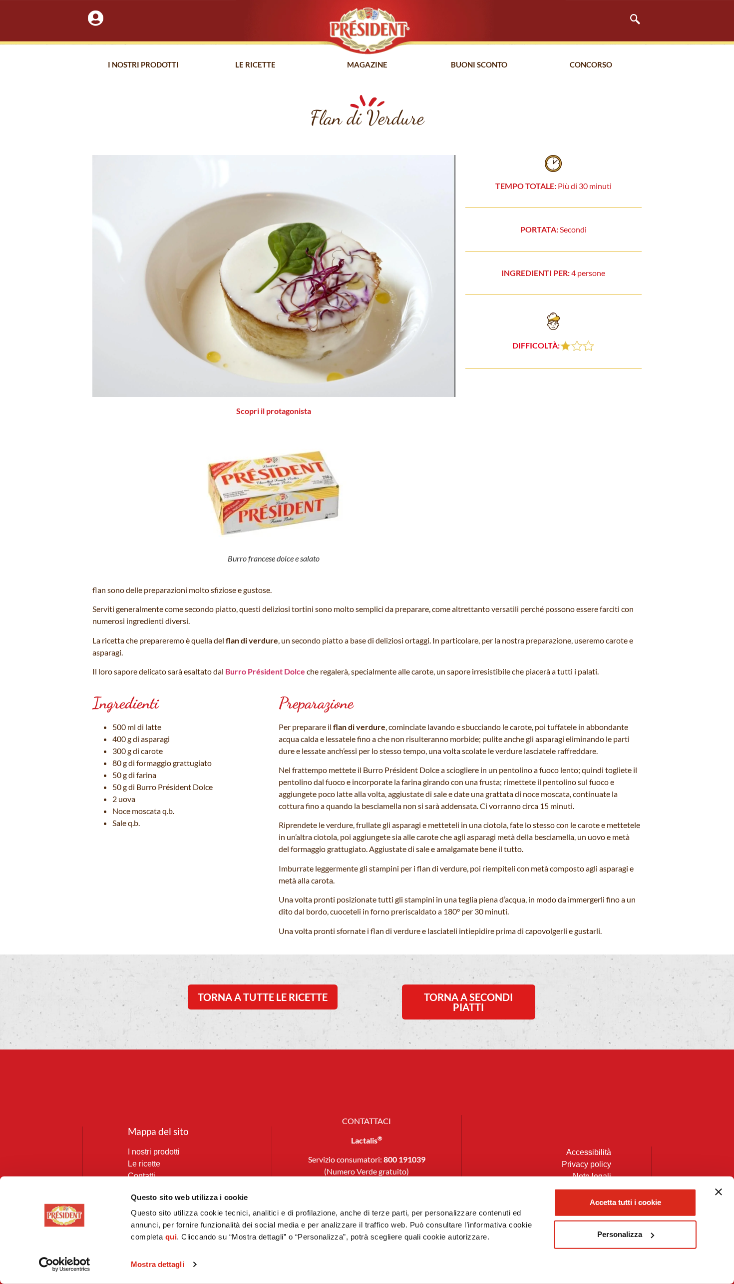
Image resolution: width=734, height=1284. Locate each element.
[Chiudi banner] (718, 1192)
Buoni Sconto (479, 64)
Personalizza (619, 1234)
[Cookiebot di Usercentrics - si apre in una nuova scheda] (64, 1264)
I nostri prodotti (143, 64)
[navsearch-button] (630, 20)
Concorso (591, 64)
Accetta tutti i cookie (625, 1202)
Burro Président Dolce (265, 671)
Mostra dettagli (157, 1264)
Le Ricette (255, 64)
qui (171, 1236)
